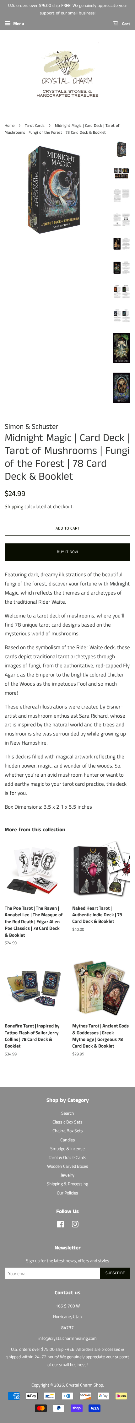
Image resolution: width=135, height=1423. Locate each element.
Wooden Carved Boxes (67, 1166)
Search (67, 1113)
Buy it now (67, 552)
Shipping (14, 506)
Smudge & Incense (67, 1148)
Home (9, 125)
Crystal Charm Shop (84, 1385)
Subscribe (115, 1273)
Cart (125, 24)
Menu (18, 23)
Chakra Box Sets (67, 1130)
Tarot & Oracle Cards (67, 1157)
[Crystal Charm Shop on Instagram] (75, 1225)
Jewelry (67, 1175)
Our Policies (67, 1192)
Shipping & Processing (67, 1183)
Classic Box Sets (67, 1121)
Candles (67, 1139)
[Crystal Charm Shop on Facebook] (60, 1225)
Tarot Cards (35, 125)
